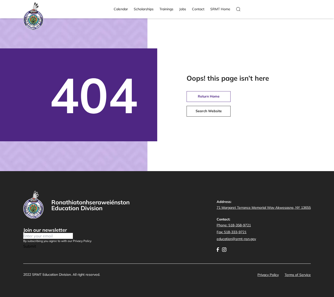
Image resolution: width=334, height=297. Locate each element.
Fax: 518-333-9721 (231, 232)
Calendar (121, 9)
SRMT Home (220, 9)
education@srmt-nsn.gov (236, 239)
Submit (29, 246)
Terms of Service (298, 275)
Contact (198, 9)
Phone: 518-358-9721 (234, 225)
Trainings (166, 9)
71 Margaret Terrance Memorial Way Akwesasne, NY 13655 (264, 207)
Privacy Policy (268, 275)
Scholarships (144, 9)
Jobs (182, 9)
